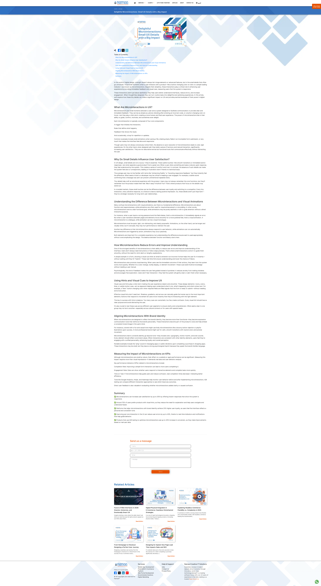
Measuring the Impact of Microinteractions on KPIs (131, 73)
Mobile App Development (146, 567)
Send (160, 472)
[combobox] (132, 450)
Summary (118, 76)
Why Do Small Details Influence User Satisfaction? (131, 60)
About (182, 2)
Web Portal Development (146, 573)
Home (115, 9)
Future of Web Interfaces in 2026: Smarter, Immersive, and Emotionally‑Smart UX (126, 510)
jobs (163, 567)
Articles (174, 2)
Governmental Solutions (145, 575)
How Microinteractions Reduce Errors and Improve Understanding (136, 65)
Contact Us (189, 2)
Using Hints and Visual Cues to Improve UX (129, 68)
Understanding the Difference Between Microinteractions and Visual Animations (140, 63)
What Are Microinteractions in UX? (126, 57)
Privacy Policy (166, 571)
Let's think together (163, 2)
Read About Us (194, 579)
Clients (150, 2)
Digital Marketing (143, 577)
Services (141, 2)
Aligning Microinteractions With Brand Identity (130, 71)
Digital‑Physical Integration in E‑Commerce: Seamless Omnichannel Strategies (159, 510)
